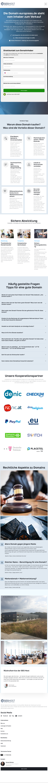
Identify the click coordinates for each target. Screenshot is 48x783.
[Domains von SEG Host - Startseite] (8, 701)
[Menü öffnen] (45, 4)
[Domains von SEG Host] (6, 755)
